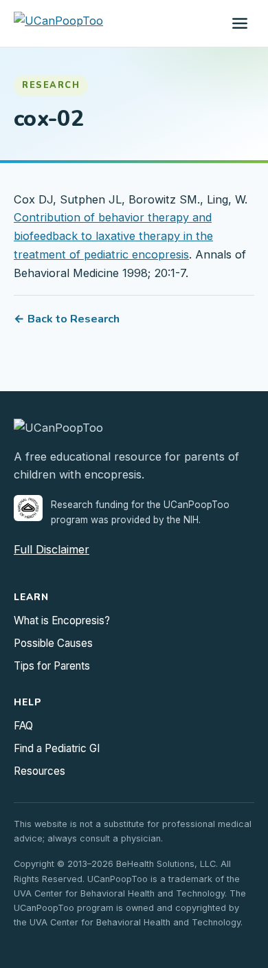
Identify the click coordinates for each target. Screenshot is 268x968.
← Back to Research (67, 319)
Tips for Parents (52, 665)
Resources (39, 771)
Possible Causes (53, 643)
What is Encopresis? (62, 620)
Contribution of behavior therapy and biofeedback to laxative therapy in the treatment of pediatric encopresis (113, 235)
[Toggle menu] (239, 23)
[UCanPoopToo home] (58, 23)
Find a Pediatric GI (57, 748)
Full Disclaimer (51, 549)
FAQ (23, 725)
